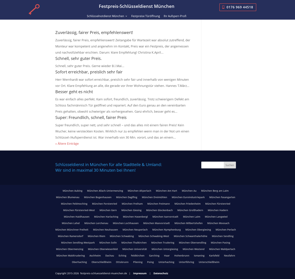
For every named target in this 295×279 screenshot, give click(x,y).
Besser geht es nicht (74, 91)
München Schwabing (122, 236)
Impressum (140, 273)
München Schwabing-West (153, 236)
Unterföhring (186, 262)
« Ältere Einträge (67, 143)
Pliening (138, 262)
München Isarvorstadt (165, 216)
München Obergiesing (198, 229)
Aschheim (95, 255)
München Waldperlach (222, 249)
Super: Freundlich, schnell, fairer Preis (91, 117)
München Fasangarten (222, 197)
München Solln (108, 242)
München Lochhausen (126, 223)
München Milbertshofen (188, 223)
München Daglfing (126, 197)
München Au (189, 190)
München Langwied (216, 216)
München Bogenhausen (97, 197)
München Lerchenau (96, 223)
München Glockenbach (159, 210)
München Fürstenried (217, 203)
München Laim (191, 216)
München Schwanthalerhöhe (190, 236)
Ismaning (199, 255)
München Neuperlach (135, 229)
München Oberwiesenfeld (103, 249)
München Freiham (132, 203)
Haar (167, 255)
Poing (150, 262)
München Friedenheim (187, 203)
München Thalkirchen (134, 242)
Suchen (230, 165)
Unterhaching (166, 262)
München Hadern (218, 210)
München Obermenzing (69, 249)
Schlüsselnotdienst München (105, 16)
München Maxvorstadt (156, 223)
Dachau (109, 255)
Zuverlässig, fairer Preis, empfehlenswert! (94, 32)
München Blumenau (67, 197)
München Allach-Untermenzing (105, 190)
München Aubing (72, 190)
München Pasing (220, 242)
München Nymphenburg (166, 229)
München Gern (108, 210)
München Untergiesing (165, 249)
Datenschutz (160, 273)
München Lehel (71, 223)
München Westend (194, 249)
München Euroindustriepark (188, 197)
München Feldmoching (74, 203)
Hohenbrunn (181, 255)
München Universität (134, 249)
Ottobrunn (122, 262)
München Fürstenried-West (79, 210)
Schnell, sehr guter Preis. (78, 58)
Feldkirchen (137, 255)
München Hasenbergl (135, 216)
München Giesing (131, 210)
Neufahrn (229, 255)
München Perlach (226, 229)
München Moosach (218, 223)
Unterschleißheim (209, 262)
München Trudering (162, 242)
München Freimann (158, 203)
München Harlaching (106, 216)
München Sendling (223, 236)
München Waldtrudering (70, 255)
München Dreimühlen (154, 197)
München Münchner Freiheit (71, 229)
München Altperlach (139, 190)
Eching (122, 255)
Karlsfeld (214, 255)
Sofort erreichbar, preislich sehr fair (89, 72)
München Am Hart (166, 190)
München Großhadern (190, 210)
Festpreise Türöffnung (145, 16)
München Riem (96, 236)
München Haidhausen (76, 216)
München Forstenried (104, 203)
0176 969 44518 (240, 7)
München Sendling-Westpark (78, 242)
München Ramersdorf (70, 236)
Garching (154, 255)
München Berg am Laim (215, 190)
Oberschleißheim (101, 262)
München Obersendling (192, 242)
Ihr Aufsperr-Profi (175, 16)
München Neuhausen (105, 229)
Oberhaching (79, 262)
